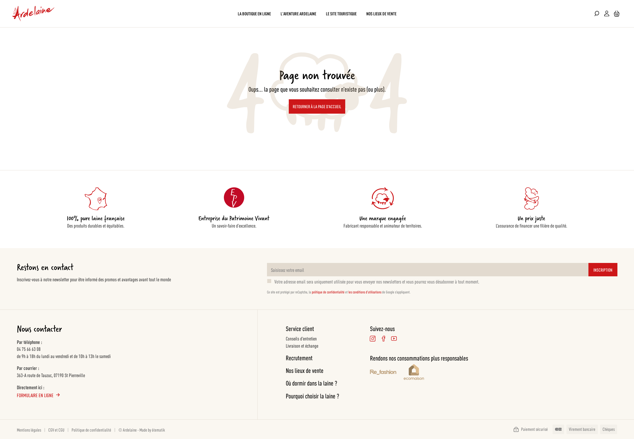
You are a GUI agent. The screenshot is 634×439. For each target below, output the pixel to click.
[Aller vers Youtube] (394, 338)
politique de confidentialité (328, 291)
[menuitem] (254, 13)
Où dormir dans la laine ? (311, 383)
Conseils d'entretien (301, 338)
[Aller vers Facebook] (383, 338)
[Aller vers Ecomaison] (436, 372)
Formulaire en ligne (35, 395)
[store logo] (33, 13)
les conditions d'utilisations (364, 291)
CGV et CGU (56, 430)
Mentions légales (29, 430)
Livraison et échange (302, 345)
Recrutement (299, 358)
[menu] (317, 13)
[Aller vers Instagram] (373, 338)
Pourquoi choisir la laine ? (312, 396)
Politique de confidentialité (91, 430)
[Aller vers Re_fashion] (383, 373)
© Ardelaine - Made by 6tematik (141, 430)
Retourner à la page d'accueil (317, 106)
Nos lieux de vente (304, 370)
